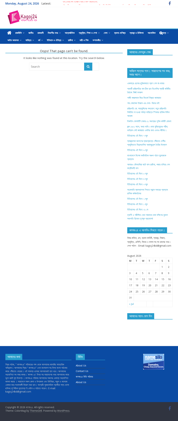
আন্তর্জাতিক (70, 32)
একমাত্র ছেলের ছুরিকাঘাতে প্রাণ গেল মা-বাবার (145, 83)
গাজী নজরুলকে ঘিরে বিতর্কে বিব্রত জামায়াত (144, 97)
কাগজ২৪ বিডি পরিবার (84, 376)
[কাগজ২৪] (9, 33)
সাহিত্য (28, 40)
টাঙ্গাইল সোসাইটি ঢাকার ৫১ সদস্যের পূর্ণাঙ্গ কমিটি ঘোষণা (149, 121)
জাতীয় (31, 32)
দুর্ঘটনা (70, 40)
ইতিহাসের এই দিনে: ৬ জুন (137, 150)
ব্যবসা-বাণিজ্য (120, 32)
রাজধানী (41, 32)
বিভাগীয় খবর (53, 32)
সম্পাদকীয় (96, 40)
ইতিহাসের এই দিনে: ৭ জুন (137, 135)
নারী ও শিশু (84, 40)
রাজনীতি (18, 32)
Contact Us (82, 371)
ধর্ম (39, 40)
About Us (81, 365)
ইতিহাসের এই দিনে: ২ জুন (137, 198)
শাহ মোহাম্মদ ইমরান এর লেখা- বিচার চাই (79, 3)
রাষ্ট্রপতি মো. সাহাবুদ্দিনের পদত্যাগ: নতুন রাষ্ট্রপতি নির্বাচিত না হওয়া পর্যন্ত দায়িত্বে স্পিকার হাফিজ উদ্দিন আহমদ (148, 112)
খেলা (105, 32)
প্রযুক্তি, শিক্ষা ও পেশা (88, 32)
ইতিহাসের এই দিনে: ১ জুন (137, 204)
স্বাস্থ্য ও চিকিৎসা (137, 32)
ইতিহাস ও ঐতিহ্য (54, 40)
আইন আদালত (13, 40)
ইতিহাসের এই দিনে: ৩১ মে (137, 209)
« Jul (131, 304)
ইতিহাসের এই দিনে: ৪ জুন (137, 179)
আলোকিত (152, 32)
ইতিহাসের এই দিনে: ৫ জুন (137, 173)
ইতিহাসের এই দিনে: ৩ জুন (137, 184)
